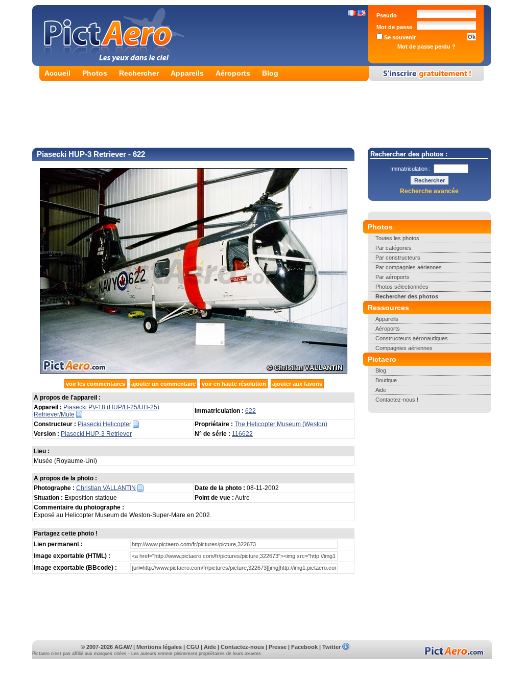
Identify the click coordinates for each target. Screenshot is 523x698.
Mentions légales (159, 647)
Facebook (304, 647)
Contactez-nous (242, 647)
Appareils (187, 73)
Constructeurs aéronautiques (411, 338)
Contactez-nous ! (396, 400)
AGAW (123, 647)
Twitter (331, 647)
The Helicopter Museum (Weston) (280, 424)
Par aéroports (392, 277)
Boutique (386, 380)
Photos (94, 73)
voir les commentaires (95, 384)
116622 (242, 433)
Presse (278, 647)
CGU (192, 647)
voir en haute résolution (234, 384)
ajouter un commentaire (163, 384)
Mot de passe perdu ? (426, 46)
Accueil (57, 73)
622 (250, 410)
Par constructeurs (397, 257)
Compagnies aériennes (404, 348)
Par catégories (393, 248)
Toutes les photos (397, 238)
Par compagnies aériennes (408, 267)
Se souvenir (399, 37)
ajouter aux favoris (297, 384)
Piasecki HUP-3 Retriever (96, 433)
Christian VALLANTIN (106, 488)
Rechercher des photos (406, 296)
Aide (380, 390)
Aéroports (233, 73)
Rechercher (139, 73)
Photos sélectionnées (402, 287)
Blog (270, 73)
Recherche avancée (429, 191)
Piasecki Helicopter (104, 424)
